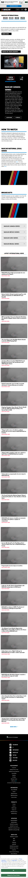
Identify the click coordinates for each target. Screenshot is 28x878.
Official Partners (14, 793)
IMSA (14, 838)
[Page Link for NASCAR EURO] (16, 18)
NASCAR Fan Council (14, 826)
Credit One (14, 849)
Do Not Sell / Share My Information (14, 782)
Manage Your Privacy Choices (13, 875)
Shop (22, 9)
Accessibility (14, 773)
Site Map (14, 777)
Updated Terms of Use (14, 769)
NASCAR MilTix (14, 822)
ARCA (14, 840)
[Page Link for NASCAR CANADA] (5, 18)
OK (13, 870)
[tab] (14, 226)
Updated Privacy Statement (14, 771)
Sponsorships (14, 797)
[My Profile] (25, 9)
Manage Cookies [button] (14, 779)
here (17, 161)
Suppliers (14, 775)
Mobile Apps (14, 807)
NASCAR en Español (14, 836)
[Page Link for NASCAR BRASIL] (22, 18)
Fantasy (14, 804)
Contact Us (14, 767)
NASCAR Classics (14, 811)
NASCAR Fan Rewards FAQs (14, 829)
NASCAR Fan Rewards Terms (14, 827)
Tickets (17, 9)
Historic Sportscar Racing (14, 851)
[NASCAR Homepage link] (14, 736)
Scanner (14, 806)
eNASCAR (14, 844)
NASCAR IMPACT (14, 820)
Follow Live (14, 809)
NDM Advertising (14, 795)
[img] (14, 178)
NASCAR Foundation (14, 824)
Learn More (9, 117)
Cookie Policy (14, 860)
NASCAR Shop (14, 813)
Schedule (18, 117)
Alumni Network (14, 853)
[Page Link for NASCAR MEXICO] (11, 18)
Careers (14, 791)
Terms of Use (4, 861)
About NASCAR (14, 789)
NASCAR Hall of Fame (14, 848)
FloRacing (14, 842)
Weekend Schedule (14, 6)
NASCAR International (14, 846)
